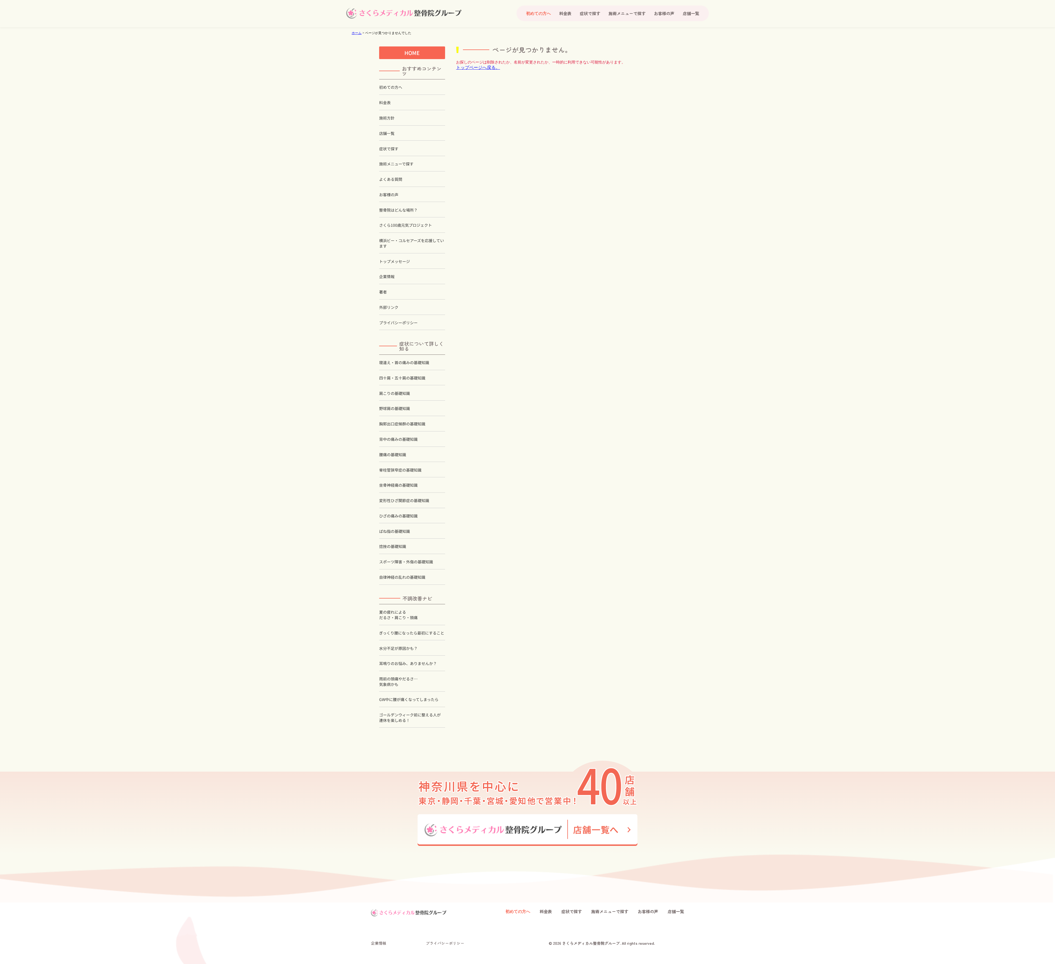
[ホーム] (404, 13)
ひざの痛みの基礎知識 (398, 516)
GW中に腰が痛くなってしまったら (408, 699)
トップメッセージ (394, 261)
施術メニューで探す (627, 13)
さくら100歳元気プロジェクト (405, 225)
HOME (412, 52)
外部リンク (388, 307)
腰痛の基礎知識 (392, 454)
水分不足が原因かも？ (398, 648)
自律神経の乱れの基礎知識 (402, 577)
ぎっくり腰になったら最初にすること (411, 633)
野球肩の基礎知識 (394, 408)
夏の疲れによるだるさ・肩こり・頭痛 (398, 615)
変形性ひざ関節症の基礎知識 (404, 500)
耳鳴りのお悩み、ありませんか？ (408, 663)
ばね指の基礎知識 (394, 531)
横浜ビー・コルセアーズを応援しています (411, 243)
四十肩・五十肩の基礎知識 (402, 378)
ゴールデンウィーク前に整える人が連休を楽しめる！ (410, 717)
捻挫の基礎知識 (392, 546)
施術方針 (387, 118)
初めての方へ (390, 87)
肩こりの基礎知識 (394, 393)
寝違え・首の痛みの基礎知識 (404, 362)
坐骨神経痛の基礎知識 (398, 485)
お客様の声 (664, 13)
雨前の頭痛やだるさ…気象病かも (398, 681)
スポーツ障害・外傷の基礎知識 (406, 561)
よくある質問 (390, 179)
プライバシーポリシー (398, 322)
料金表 (565, 13)
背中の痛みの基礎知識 (398, 439)
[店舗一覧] (527, 830)
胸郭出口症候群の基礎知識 (402, 423)
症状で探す (590, 13)
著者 (383, 292)
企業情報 (387, 276)
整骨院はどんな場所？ (398, 210)
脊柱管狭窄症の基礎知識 (400, 469)
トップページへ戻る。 (478, 67)
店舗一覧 (691, 13)
